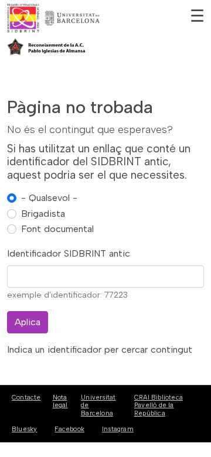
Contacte (26, 397)
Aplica (27, 322)
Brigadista (43, 213)
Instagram (118, 429)
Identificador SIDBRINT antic (68, 253)
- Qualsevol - (49, 197)
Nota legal (60, 401)
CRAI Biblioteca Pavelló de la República (158, 405)
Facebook (69, 429)
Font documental (57, 228)
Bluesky (24, 429)
